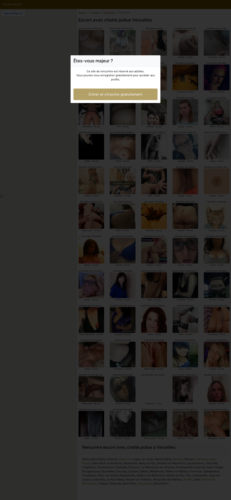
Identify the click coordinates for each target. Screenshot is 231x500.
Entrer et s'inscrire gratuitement (115, 94)
